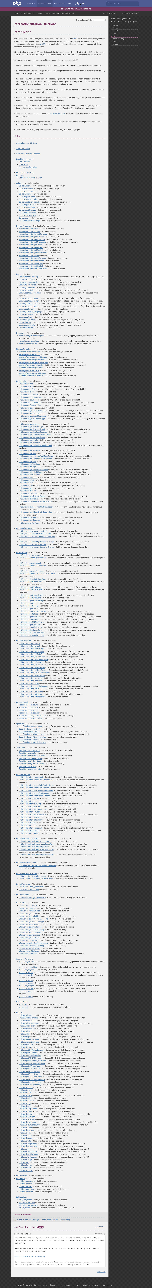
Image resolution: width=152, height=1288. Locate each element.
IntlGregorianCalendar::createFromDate (35, 534)
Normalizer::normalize (28, 344)
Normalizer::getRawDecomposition (33, 336)
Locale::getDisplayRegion (29, 301)
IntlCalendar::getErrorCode (30, 424)
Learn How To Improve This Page (26, 1220)
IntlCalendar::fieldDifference (30, 403)
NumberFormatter (23, 226)
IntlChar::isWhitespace (28, 1157)
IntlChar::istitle (25, 1141)
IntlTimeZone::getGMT (27, 603)
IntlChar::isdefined (26, 1101)
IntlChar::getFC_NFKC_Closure (31, 1058)
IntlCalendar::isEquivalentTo (30, 475)
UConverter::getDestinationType (31, 921)
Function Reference (29, 13)
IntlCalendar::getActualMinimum (32, 413)
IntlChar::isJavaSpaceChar (29, 1125)
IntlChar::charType (26, 1031)
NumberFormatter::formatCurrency (33, 234)
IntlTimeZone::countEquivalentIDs (32, 558)
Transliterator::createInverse (30, 758)
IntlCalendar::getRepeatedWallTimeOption (36, 456)
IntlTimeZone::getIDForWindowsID (32, 611)
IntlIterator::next (25, 1186)
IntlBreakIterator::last (27, 823)
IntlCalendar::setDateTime (29, 493)
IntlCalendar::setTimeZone (29, 520)
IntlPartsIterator (22, 895)
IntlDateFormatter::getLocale (30, 662)
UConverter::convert (27, 908)
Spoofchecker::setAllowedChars (31, 734)
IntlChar (19, 1012)
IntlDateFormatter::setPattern (31, 694)
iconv (114, 33)
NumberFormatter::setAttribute (31, 261)
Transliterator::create (27, 753)
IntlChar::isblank (25, 1095)
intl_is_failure (24, 1208)
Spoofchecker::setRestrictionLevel (32, 742)
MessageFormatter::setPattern (31, 376)
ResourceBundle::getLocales (30, 718)
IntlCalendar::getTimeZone (29, 464)
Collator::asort (24, 186)
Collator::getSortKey (27, 207)
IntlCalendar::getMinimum (29, 451)
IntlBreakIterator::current (29, 798)
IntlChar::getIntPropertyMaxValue (32, 1061)
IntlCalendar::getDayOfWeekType (32, 419)
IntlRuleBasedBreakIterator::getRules (34, 847)
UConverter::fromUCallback (30, 911)
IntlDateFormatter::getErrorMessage (33, 659)
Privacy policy (106, 1285)
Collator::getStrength (27, 210)
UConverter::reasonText (28, 940)
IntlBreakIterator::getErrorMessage (33, 809)
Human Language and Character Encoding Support (56, 13)
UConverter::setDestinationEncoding (33, 943)
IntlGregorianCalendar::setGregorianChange (36, 547)
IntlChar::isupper (25, 1149)
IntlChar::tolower (25, 1165)
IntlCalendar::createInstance (30, 397)
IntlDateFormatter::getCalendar (31, 651)
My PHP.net (65, 1285)
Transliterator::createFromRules (32, 756)
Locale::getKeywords (27, 309)
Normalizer (20, 333)
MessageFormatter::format (29, 354)
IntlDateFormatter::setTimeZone (32, 697)
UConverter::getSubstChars (29, 938)
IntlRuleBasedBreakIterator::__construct (35, 841)
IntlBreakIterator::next (28, 825)
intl (114, 36)
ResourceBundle (22, 702)
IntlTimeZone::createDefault (30, 563)
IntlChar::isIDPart (25, 1111)
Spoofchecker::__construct (29, 729)
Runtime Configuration (28, 167)
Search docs (115, 4)
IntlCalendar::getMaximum (29, 443)
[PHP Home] (17, 3)
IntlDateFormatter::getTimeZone (32, 675)
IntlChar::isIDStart (26, 1114)
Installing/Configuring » (130, 13)
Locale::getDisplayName (28, 298)
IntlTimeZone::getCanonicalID (31, 582)
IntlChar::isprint (25, 1133)
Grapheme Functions (24, 959)
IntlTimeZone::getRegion (28, 619)
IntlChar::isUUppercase (28, 1152)
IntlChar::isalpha (25, 1090)
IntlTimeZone (21, 552)
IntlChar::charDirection (28, 1020)
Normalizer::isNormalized (29, 341)
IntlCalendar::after (26, 386)
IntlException (21, 1176)
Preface (16, 13)
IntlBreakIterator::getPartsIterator (32, 814)
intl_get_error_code (27, 1202)
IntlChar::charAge (26, 1015)
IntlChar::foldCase (26, 1045)
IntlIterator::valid (26, 1192)
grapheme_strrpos (26, 988)
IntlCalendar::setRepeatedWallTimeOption (36, 507)
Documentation (44, 3)
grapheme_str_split (26, 970)
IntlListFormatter (23, 884)
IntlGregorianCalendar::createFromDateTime (37, 536)
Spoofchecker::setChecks (29, 740)
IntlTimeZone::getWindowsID (30, 627)
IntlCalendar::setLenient (28, 499)
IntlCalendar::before (27, 389)
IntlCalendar (21, 381)
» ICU (74, 39)
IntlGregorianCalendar (25, 528)
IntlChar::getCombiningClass (30, 1055)
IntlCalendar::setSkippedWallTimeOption (35, 512)
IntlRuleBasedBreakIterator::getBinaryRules (36, 844)
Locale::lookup (25, 322)
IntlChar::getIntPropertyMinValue (32, 1063)
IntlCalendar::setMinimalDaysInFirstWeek (35, 501)
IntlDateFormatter (23, 641)
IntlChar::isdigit (25, 1103)
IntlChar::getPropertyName (30, 1074)
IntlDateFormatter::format (29, 646)
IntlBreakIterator (23, 774)
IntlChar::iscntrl (25, 1098)
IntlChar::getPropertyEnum (29, 1071)
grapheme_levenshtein (28, 967)
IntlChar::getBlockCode (28, 1053)
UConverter (20, 903)
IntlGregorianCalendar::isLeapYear (32, 544)
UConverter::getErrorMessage (30, 927)
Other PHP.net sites (90, 1285)
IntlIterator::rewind (26, 1189)
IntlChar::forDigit (25, 1047)
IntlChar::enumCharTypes (29, 1042)
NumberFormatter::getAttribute (31, 237)
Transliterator (21, 748)
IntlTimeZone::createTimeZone (31, 571)
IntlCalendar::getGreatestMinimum (33, 432)
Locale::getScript (25, 317)
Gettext (115, 31)
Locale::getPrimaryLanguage (30, 312)
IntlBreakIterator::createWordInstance (34, 796)
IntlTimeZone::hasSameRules (30, 630)
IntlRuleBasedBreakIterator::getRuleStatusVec (37, 855)
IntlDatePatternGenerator (26, 873)
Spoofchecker (21, 724)
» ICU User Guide (23, 148)
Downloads (30, 3)
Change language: (83, 20)
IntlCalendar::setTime (27, 518)
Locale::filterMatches (27, 285)
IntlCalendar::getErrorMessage (31, 427)
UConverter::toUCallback (29, 951)
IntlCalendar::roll (26, 485)
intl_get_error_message (28, 1205)
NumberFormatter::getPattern (31, 247)
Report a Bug (65, 1220)
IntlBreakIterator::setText (29, 833)
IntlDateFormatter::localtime (30, 681)
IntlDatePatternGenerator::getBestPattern (36, 879)
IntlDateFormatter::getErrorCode (32, 657)
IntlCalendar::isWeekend (29, 483)
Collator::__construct (27, 191)
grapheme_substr (26, 996)
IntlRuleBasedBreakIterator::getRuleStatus (36, 849)
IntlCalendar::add (26, 384)
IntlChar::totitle (25, 1168)
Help (70, 3)
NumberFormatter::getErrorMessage (33, 242)
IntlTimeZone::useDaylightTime (31, 635)
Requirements (24, 162)
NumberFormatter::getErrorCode (32, 239)
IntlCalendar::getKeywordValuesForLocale (36, 435)
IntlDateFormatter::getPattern (31, 665)
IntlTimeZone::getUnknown (29, 625)
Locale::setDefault (26, 328)
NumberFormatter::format (29, 231)
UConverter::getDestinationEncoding (33, 919)
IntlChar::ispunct (25, 1136)
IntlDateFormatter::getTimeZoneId (33, 670)
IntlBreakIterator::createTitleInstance (34, 793)
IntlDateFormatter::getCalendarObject (34, 673)
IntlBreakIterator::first (28, 801)
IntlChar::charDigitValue (28, 1018)
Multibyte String (118, 39)
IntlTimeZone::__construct (29, 555)
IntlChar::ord (24, 1162)
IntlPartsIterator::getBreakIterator (32, 897)
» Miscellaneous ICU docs (26, 143)
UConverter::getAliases (28, 913)
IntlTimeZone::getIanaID (28, 606)
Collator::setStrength (27, 215)
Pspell (115, 41)
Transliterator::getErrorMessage (31, 764)
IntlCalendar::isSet (26, 480)
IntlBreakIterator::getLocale (30, 812)
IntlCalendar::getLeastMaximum (32, 437)
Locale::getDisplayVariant (29, 306)
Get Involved (59, 3)
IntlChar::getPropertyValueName (32, 1079)
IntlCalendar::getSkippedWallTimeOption (35, 459)
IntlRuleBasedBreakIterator (27, 839)
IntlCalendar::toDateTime (29, 523)
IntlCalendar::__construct (29, 394)
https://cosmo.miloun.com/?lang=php (30, 1257)
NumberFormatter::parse (29, 255)
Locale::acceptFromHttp (28, 277)
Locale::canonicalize (27, 279)
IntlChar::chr (24, 1034)
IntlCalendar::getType (27, 467)
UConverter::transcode (28, 954)
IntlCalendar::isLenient (28, 477)
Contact (76, 1285)
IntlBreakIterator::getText (29, 817)
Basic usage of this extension (30, 178)
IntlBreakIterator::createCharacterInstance (36, 780)
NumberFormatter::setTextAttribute (33, 269)
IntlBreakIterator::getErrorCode (31, 806)
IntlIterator (20, 1178)
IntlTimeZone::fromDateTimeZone (32, 579)
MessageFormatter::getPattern (31, 368)
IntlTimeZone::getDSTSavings (30, 590)
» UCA (42, 44)
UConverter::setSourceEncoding (31, 946)
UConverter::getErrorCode (29, 924)
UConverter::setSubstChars (29, 948)
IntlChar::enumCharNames (29, 1039)
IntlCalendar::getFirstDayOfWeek (32, 429)
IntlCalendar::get (25, 408)
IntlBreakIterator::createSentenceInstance (36, 790)
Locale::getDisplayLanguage (30, 293)
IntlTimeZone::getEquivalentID (31, 595)
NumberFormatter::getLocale (30, 245)
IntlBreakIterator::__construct (31, 777)
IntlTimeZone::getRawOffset (30, 617)
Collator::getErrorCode (28, 199)
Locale (19, 274)
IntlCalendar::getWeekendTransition (33, 469)
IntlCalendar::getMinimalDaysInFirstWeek (35, 445)
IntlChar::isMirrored (26, 1130)
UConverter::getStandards (29, 935)
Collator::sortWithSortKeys (29, 221)
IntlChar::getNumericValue (29, 1069)
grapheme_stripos (26, 972)
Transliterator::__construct (29, 750)
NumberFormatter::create (29, 229)
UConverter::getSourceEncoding (31, 930)
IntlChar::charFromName (29, 1023)
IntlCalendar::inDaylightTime (30, 472)
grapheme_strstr (25, 991)
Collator (19, 183)
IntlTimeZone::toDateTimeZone (31, 633)
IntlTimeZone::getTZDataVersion (31, 622)
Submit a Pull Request (49, 1220)
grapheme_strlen (26, 980)
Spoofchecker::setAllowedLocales (32, 737)
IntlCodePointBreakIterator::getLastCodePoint (37, 865)
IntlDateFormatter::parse (29, 683)
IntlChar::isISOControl (27, 1117)
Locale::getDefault (26, 290)
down (18, 1233)
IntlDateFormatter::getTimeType (32, 667)
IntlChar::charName (27, 1029)
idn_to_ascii (23, 1004)
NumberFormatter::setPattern (31, 263)
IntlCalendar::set (25, 488)
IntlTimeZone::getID (27, 608)
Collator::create (25, 194)
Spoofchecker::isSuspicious (29, 732)
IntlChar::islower (25, 1127)
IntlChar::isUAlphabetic (28, 1144)
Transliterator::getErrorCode (30, 761)
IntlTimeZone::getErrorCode (30, 598)
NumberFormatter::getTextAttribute (33, 253)
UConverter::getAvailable (29, 916)
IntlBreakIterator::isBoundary (31, 820)
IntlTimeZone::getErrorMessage (31, 600)
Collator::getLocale (26, 205)
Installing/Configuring (24, 159)
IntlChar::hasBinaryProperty (30, 1085)
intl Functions (21, 1197)
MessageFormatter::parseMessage (32, 373)
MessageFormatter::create (29, 352)
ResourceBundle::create (28, 707)
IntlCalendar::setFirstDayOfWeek (32, 496)
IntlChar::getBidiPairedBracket (31, 1050)
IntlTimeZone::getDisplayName (31, 587)
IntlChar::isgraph (25, 1106)
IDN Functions (21, 1002)
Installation (23, 164)
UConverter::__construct (28, 905)
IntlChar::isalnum (26, 1087)
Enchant (115, 25)
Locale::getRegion (26, 314)
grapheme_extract (26, 962)
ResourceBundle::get (27, 710)
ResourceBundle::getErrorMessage (32, 716)
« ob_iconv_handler (110, 13)
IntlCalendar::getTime (27, 461)
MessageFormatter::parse (29, 370)
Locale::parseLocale (27, 325)
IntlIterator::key (25, 1184)
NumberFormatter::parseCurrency (32, 258)
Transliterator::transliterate (30, 769)
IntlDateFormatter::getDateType (32, 654)
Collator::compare (26, 188)
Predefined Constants (24, 172)
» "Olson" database (57, 114)
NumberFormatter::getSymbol (31, 250)
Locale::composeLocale (28, 282)
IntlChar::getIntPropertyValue (30, 1066)
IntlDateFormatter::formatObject (32, 649)
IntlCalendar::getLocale (28, 440)
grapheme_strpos (26, 983)
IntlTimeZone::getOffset (28, 614)
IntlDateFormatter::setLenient (31, 691)
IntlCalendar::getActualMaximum (32, 411)
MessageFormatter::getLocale (31, 365)
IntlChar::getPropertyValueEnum (32, 1077)
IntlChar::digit (24, 1037)
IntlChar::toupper (26, 1170)
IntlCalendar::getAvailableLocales (32, 416)
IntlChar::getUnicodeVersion (30, 1082)
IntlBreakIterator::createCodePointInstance (36, 785)
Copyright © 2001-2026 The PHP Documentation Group (36, 1285)
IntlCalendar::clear (26, 392)
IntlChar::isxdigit (25, 1160)
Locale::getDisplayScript (28, 304)
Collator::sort (24, 218)
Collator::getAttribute (27, 197)
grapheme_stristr (26, 975)
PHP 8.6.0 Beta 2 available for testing (76, 9)
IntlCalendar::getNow (27, 453)
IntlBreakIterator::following (30, 804)
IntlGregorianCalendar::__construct (33, 531)
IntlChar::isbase (25, 1093)
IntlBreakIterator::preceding (30, 828)
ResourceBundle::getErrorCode (31, 713)
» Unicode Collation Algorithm (28, 154)
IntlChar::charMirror (27, 1026)
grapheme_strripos (26, 986)
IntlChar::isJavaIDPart (27, 1119)
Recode (115, 44)
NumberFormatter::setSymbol (31, 266)
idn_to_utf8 (23, 1007)
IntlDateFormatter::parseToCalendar (33, 686)
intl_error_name (25, 1200)
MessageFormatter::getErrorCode (32, 360)
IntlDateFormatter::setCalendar (31, 689)
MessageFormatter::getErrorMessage (33, 362)
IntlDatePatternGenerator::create (32, 876)
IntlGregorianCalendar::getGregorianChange (36, 542)
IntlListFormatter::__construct (31, 887)
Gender (115, 28)
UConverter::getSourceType (30, 932)
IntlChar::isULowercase (28, 1146)
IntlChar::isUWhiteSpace (28, 1154)
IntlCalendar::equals (27, 400)
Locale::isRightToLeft (27, 320)
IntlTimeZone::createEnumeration (32, 566)
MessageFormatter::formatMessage (33, 357)
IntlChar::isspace (25, 1138)
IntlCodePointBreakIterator (27, 863)
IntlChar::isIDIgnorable (28, 1109)
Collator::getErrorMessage (29, 202)
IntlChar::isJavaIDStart (28, 1122)
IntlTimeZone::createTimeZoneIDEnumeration (37, 574)
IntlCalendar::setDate (27, 491)
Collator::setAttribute (27, 213)
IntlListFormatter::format (29, 889)
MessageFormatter (23, 349)
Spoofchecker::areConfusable (30, 726)
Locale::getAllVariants (27, 287)
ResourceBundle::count (28, 705)
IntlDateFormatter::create (29, 643)
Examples (20, 175)
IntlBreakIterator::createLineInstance (34, 788)
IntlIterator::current (27, 1181)
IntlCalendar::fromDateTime (30, 405)
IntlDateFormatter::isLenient (30, 678)
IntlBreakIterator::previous (29, 831)
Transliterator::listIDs (27, 766)
